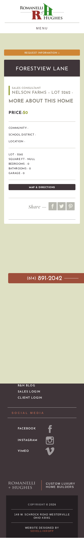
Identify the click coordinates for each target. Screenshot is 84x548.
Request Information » (42, 53)
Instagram (28, 440)
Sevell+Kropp (42, 531)
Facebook (27, 428)
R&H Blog (26, 385)
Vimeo (23, 451)
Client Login (30, 397)
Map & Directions (42, 187)
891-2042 (45, 278)
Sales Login (29, 391)
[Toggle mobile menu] (42, 27)
